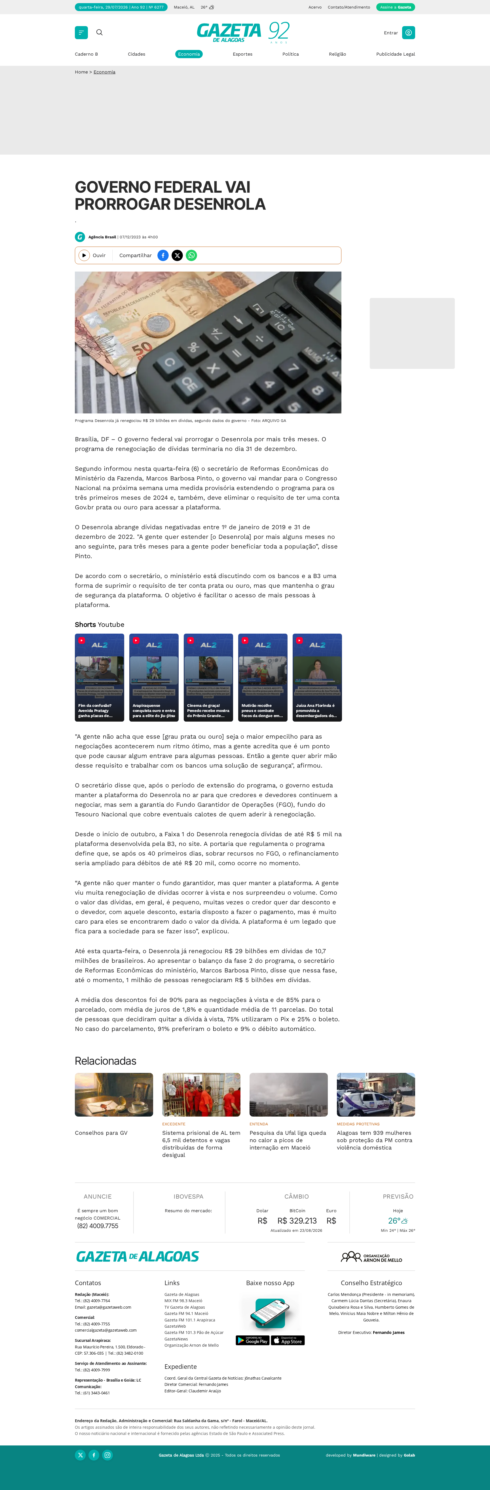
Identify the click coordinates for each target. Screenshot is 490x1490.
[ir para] (270, 1313)
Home (81, 72)
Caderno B (86, 54)
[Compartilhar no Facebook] (163, 255)
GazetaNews (176, 1339)
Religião (337, 54)
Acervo (315, 7)
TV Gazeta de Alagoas (184, 1307)
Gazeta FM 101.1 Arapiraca (189, 1320)
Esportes (242, 54)
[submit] (99, 32)
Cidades (136, 54)
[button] (408, 32)
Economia (189, 54)
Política (290, 54)
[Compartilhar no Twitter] (177, 255)
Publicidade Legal (395, 54)
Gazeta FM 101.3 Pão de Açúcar (194, 1332)
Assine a (395, 7)
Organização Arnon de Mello (191, 1345)
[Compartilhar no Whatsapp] (191, 255)
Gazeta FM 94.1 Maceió (186, 1313)
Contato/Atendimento (349, 7)
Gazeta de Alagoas (181, 1294)
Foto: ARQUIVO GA (268, 420)
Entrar (391, 32)
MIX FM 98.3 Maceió (183, 1300)
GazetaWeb (175, 1326)
